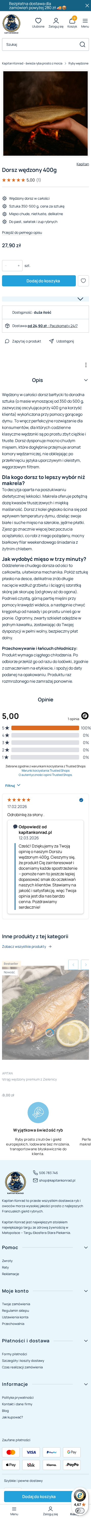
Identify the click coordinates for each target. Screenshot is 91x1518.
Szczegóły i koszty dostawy (23, 1360)
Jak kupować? (12, 1417)
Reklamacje (10, 1274)
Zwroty (7, 1260)
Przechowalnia (13, 1323)
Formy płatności (14, 1354)
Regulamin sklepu (15, 1310)
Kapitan (83, 164)
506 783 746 (48, 1172)
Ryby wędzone (78, 63)
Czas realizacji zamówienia (22, 1367)
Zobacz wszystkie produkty (24, 946)
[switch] (79, 1510)
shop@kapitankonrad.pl (57, 1180)
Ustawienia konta (15, 1317)
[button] (82, 44)
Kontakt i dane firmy (17, 1404)
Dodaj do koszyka (43, 281)
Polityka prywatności (18, 1397)
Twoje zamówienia (16, 1304)
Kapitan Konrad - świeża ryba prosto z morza (32, 63)
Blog (5, 1410)
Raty (5, 1267)
